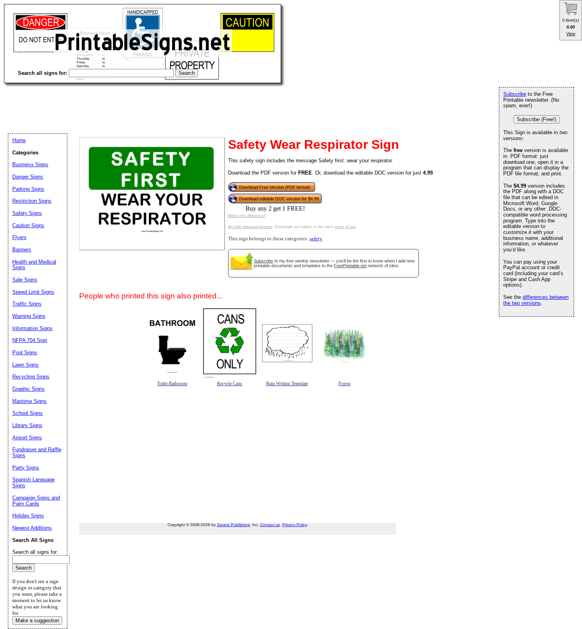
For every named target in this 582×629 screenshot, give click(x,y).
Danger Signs (27, 177)
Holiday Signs (28, 516)
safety (316, 238)
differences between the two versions (536, 300)
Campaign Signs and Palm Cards (36, 501)
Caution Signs (28, 225)
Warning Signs (29, 316)
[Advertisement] (148, 103)
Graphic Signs (28, 389)
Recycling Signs (30, 377)
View (570, 33)
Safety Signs (27, 213)
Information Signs (32, 328)
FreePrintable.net (350, 265)
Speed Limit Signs (33, 292)
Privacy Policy (294, 525)
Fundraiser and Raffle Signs (36, 452)
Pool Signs (24, 352)
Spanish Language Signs (33, 482)
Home (19, 140)
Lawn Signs (25, 365)
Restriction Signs (31, 201)
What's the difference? (246, 216)
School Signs (27, 413)
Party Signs (25, 468)
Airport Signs (27, 438)
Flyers (19, 237)
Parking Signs (28, 189)
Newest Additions (32, 528)
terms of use (345, 227)
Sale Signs (24, 280)
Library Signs (27, 425)
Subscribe (263, 260)
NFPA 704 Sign (29, 340)
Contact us (270, 525)
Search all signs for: (35, 552)
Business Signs (30, 164)
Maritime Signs (29, 401)
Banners (21, 250)
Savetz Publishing (233, 525)
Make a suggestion (37, 620)
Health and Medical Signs (34, 265)
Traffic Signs (27, 304)
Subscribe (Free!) (536, 119)
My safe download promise (250, 227)
